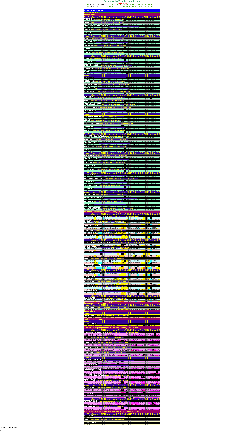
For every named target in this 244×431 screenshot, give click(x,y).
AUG (139, 4)
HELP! (88, 4)
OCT (145, 4)
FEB (120, 4)
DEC (152, 4)
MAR (124, 4)
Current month (110, 4)
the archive (138, 8)
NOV (149, 4)
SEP (142, 4)
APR (127, 4)
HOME (88, 6)
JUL (136, 4)
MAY (130, 4)
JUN (133, 4)
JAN (117, 4)
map (112, 19)
